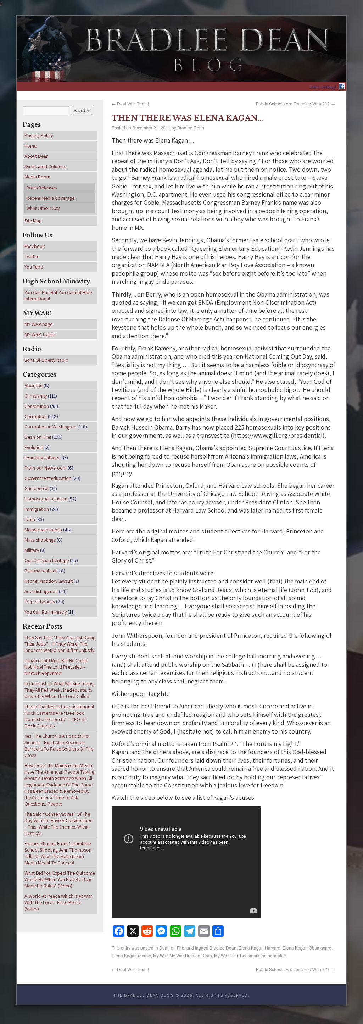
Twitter (31, 256)
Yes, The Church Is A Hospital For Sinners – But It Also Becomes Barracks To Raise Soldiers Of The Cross (58, 745)
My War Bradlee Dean (190, 952)
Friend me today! (324, 87)
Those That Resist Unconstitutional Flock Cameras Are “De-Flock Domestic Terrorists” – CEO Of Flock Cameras (59, 716)
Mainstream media (43, 529)
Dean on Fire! (172, 946)
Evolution (33, 447)
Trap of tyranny (39, 601)
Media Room (37, 176)
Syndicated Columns (45, 166)
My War (160, 952)
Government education (47, 478)
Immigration (36, 509)
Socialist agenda (41, 591)
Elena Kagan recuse (131, 952)
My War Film (226, 952)
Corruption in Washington (50, 427)
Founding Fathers (41, 457)
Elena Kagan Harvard (259, 946)
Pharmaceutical (40, 571)
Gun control (36, 488)
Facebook (34, 246)
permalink (277, 952)
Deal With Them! (130, 103)
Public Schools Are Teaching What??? (295, 103)
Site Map (33, 220)
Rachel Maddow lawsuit (48, 581)
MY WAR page (38, 324)
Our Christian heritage (46, 560)
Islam (29, 519)
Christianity (35, 396)
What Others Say (43, 208)
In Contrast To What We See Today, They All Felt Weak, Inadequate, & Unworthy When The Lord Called (59, 689)
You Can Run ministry (45, 612)
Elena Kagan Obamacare (307, 946)
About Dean (36, 156)
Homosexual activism (45, 499)
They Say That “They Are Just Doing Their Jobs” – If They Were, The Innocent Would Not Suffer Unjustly (59, 643)
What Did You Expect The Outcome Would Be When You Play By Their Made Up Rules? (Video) (59, 879)
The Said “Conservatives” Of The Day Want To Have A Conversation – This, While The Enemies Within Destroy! (58, 823)
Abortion (33, 385)
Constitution (36, 406)
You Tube (33, 267)
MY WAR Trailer (39, 334)
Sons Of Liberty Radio (46, 360)
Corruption (35, 416)
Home (30, 146)
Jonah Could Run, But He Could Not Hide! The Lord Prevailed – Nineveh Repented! (56, 666)
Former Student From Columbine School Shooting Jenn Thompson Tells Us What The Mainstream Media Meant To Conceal (57, 853)
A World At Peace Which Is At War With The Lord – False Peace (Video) (58, 902)
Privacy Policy (38, 135)
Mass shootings (40, 540)
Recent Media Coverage (50, 198)
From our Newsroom (45, 468)
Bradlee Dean (190, 126)
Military (31, 550)
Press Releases (41, 187)
